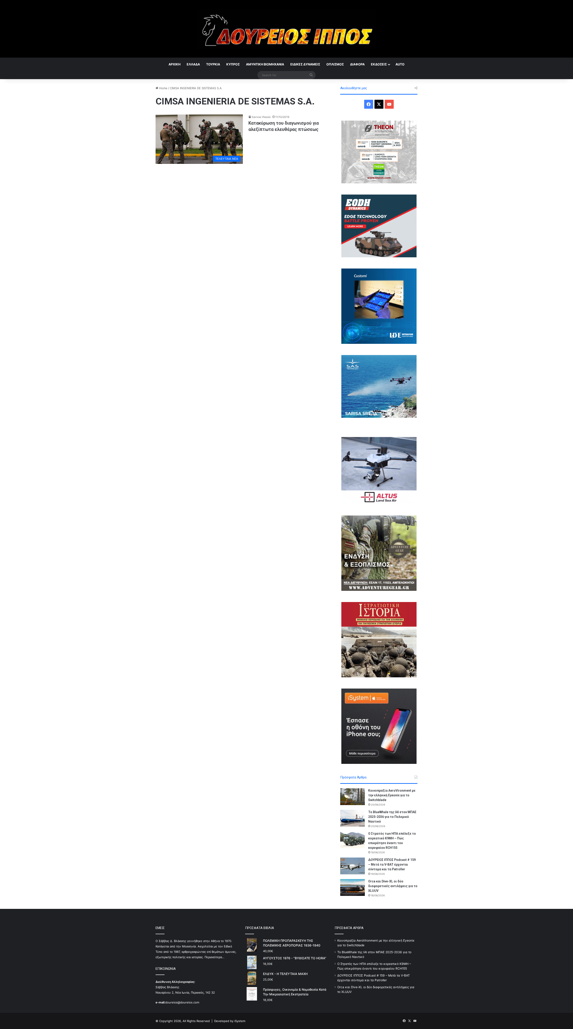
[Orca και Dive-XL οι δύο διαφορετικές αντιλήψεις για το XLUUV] (352, 887)
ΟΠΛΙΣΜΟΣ (335, 64)
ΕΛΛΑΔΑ (193, 64)
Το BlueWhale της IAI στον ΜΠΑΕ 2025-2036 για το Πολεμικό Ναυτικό (392, 816)
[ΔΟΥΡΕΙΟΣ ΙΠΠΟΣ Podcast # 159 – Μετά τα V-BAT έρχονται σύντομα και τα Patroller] (352, 866)
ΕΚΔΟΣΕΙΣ (379, 64)
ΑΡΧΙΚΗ (174, 64)
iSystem (239, 1021)
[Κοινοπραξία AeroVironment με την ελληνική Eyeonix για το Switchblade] (352, 796)
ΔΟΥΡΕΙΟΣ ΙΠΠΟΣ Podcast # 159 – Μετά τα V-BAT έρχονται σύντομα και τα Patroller (392, 864)
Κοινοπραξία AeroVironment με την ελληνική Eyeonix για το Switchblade (391, 795)
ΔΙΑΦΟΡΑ (357, 64)
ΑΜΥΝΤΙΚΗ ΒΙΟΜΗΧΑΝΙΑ (265, 64)
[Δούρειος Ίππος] (286, 29)
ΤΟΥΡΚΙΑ (213, 64)
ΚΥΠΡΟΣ (233, 64)
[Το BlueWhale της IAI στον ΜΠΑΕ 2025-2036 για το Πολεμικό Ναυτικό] (352, 818)
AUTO (400, 64)
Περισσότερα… (214, 957)
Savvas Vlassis (261, 117)
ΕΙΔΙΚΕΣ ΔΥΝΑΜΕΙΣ (305, 64)
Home (162, 88)
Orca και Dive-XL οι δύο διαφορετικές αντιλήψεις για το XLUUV (392, 886)
